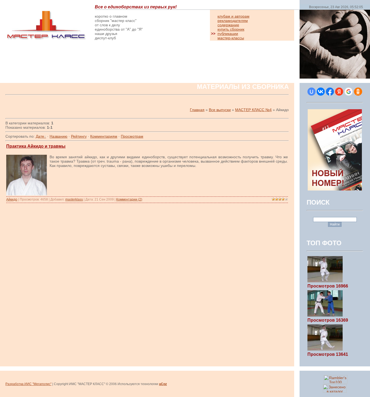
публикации (228, 33)
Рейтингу (79, 136)
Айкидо (11, 199)
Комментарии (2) (129, 199)
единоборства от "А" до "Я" (119, 29)
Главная (197, 110)
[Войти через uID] (311, 92)
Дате (40, 136)
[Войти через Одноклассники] (358, 92)
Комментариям (103, 136)
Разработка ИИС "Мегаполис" (28, 384)
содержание (228, 25)
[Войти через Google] (348, 91)
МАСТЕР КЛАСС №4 (253, 110)
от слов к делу (107, 25)
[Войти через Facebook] (330, 92)
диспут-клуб (105, 38)
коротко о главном (111, 16)
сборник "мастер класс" (116, 20)
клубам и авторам (233, 16)
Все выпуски (220, 110)
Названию (58, 136)
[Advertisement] (68, 63)
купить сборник (231, 29)
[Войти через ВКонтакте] (321, 92)
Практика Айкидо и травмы (36, 146)
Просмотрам (132, 136)
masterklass (74, 199)
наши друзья (106, 33)
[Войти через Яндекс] (339, 92)
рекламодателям (233, 20)
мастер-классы (231, 38)
